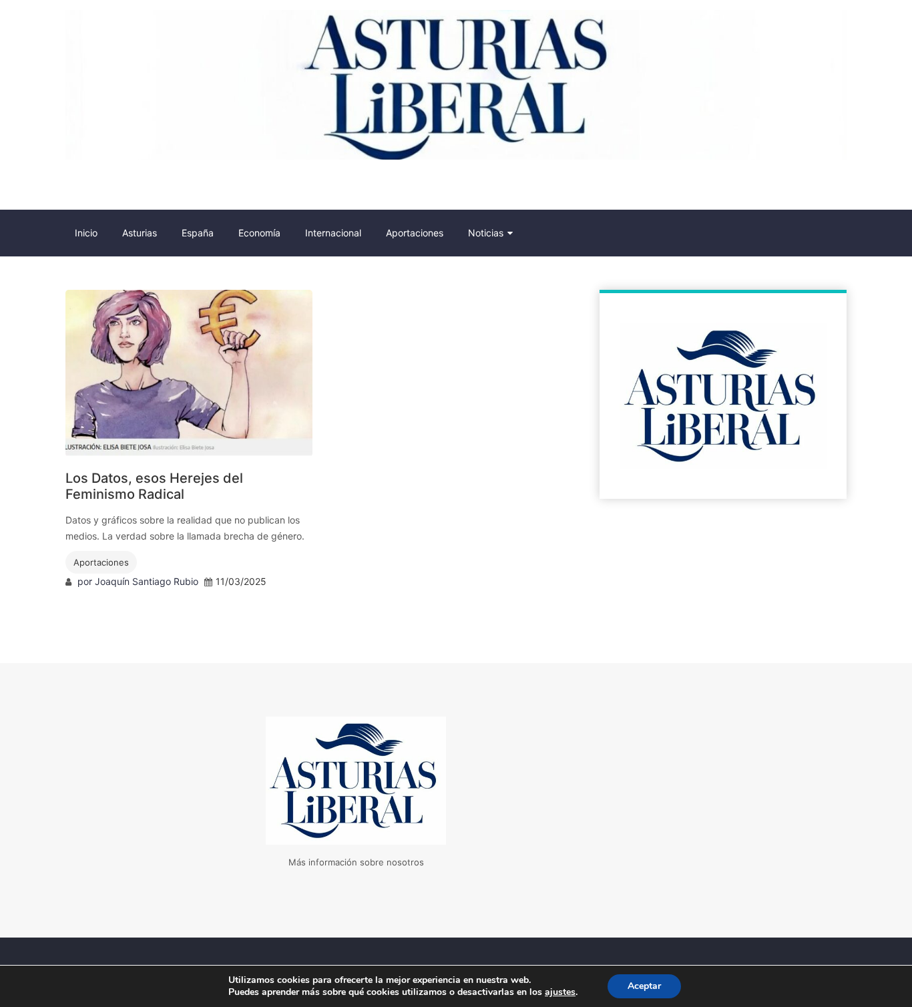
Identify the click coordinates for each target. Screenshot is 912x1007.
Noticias (485, 232)
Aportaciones (414, 232)
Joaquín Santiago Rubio (146, 581)
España (198, 232)
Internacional (333, 232)
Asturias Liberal (138, 188)
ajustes (560, 992)
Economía (259, 232)
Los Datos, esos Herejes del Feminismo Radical (154, 486)
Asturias (139, 232)
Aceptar (644, 986)
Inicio (86, 232)
